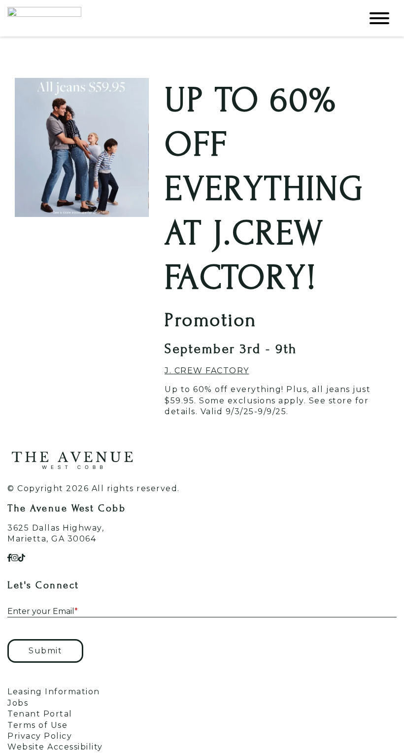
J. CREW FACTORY (207, 370)
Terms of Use (37, 725)
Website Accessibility (55, 747)
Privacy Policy (39, 736)
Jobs (17, 703)
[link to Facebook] (9, 558)
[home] (177, 18)
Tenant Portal (39, 713)
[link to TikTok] (21, 558)
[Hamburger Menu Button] (379, 18)
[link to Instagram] (14, 558)
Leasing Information (53, 691)
